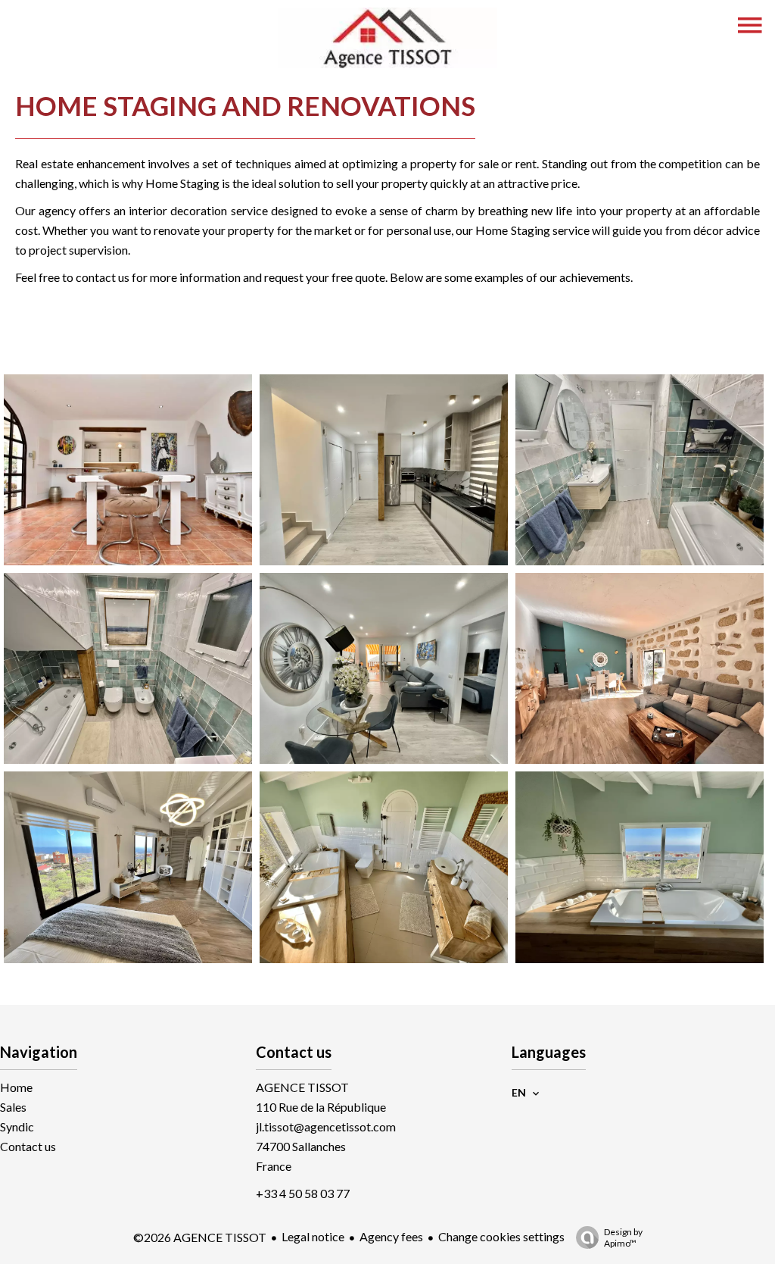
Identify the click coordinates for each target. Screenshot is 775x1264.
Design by (623, 1237)
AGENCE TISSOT (302, 1087)
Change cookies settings (501, 1236)
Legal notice (313, 1236)
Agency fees (391, 1236)
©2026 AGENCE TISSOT (199, 1237)
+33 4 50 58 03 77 (303, 1193)
